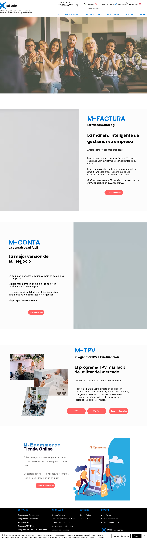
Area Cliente (133, 4)
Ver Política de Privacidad (95, 537)
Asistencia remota (107, 4)
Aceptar (137, 536)
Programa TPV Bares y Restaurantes (32, 530)
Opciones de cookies (121, 536)
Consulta (121, 4)
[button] (99, 14)
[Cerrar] (144, 536)
